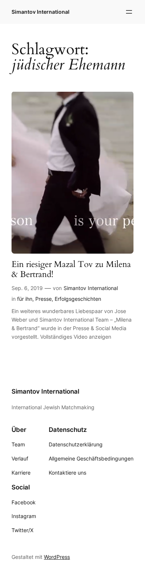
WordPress (57, 557)
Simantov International (41, 12)
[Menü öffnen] (129, 11)
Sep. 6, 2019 (27, 288)
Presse (43, 299)
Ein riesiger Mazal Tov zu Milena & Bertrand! (71, 270)
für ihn (24, 299)
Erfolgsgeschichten (78, 299)
